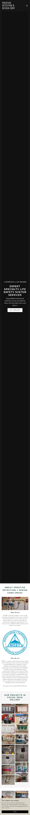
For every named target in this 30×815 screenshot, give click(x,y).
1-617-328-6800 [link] (21, 282)
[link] (11, 8)
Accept (15, 811)
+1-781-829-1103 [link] (9, 282)
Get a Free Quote (15, 310)
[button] (27, 5)
